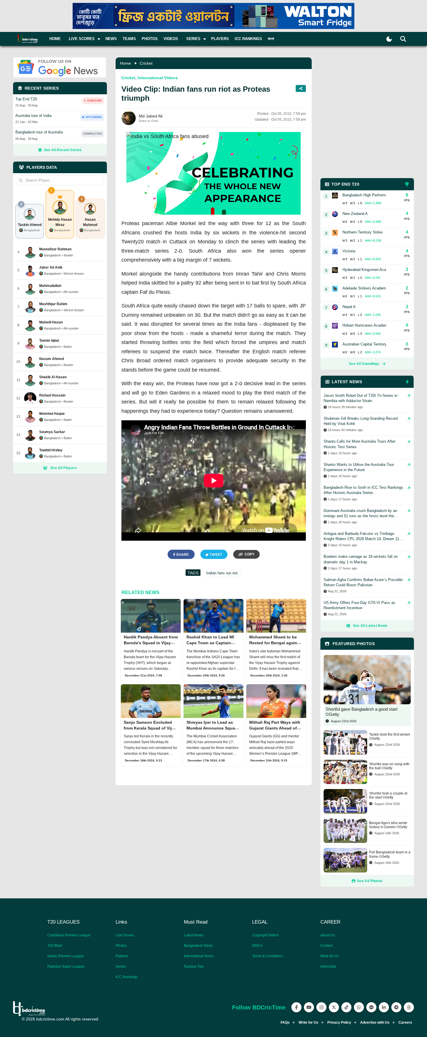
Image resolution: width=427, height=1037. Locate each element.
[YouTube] (309, 1007)
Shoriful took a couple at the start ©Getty (388, 795)
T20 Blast (54, 946)
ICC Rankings (248, 39)
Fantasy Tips (194, 966)
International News (199, 956)
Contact (326, 946)
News (111, 39)
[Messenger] (371, 1007)
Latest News (193, 935)
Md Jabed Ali (150, 116)
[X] (334, 1007)
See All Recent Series (63, 150)
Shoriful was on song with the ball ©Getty (389, 766)
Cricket (146, 63)
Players (220, 39)
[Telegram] (396, 1007)
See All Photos (369, 881)
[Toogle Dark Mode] (389, 39)
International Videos (158, 77)
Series (121, 966)
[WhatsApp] (359, 1007)
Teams (129, 39)
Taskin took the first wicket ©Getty (389, 736)
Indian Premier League (65, 956)
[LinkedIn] (384, 1007)
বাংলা (271, 39)
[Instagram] (321, 1007)
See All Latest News (370, 626)
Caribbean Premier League (69, 935)
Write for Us (329, 956)
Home (55, 39)
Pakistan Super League (66, 966)
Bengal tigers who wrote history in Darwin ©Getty (388, 825)
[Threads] (409, 1007)
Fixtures (122, 956)
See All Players (63, 468)
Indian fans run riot (222, 573)
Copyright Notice (265, 935)
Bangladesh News (198, 946)
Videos (171, 39)
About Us (327, 935)
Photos (150, 39)
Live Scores (125, 935)
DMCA (257, 946)
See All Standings (364, 364)
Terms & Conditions (267, 956)
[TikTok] (346, 1007)
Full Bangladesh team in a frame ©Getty (389, 854)
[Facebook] (296, 1007)
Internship (328, 966)
